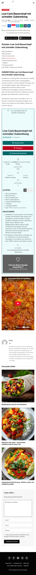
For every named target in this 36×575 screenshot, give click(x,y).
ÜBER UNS (26, 563)
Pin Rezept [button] (19, 148)
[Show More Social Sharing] (32, 25)
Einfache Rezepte (23, 570)
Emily (9, 20)
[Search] (33, 3)
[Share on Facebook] (9, 25)
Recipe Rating (8, 497)
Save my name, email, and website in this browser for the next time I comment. (16, 535)
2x (28, 190)
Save (14, 25)
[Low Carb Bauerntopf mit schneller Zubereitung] (16, 30)
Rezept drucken (26, 38)
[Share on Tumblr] (25, 25)
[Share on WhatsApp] (21, 25)
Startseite (8, 563)
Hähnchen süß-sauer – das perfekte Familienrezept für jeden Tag (13, 443)
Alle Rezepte (5, 9)
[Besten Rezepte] (18, 2)
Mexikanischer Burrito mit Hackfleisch (14, 404)
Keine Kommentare (14, 21)
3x (31, 190)
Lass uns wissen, (14, 269)
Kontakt (26, 565)
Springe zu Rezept (12, 38)
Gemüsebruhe (10, 58)
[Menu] (3, 3)
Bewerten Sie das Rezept (18, 153)
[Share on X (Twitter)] (17, 25)
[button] (3, 137)
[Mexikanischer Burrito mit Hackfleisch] (18, 386)
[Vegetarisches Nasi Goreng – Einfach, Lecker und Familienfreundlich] (18, 463)
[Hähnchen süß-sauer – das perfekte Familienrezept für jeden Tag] (18, 424)
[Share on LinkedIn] (29, 25)
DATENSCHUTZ (18, 563)
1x (25, 190)
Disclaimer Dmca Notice (14, 565)
